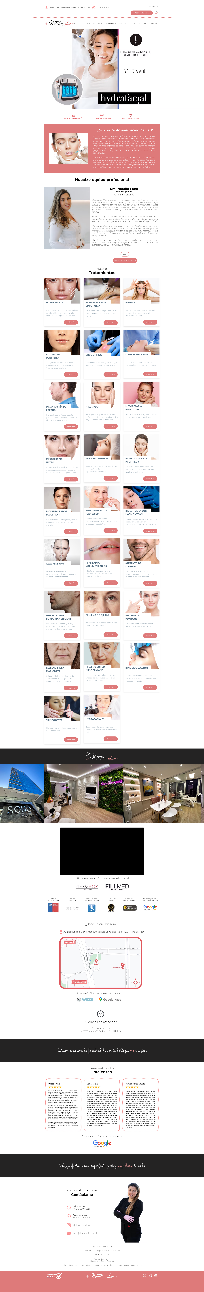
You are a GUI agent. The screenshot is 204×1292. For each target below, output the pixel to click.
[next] (155, 1106)
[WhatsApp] (94, 7)
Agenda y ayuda (80, 1215)
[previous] (48, 1106)
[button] (156, 12)
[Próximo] (190, 69)
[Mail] (155, 1275)
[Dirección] (46, 7)
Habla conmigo (79, 1206)
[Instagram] (150, 1275)
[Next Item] (199, 794)
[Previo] (13, 69)
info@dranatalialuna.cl (133, 1265)
